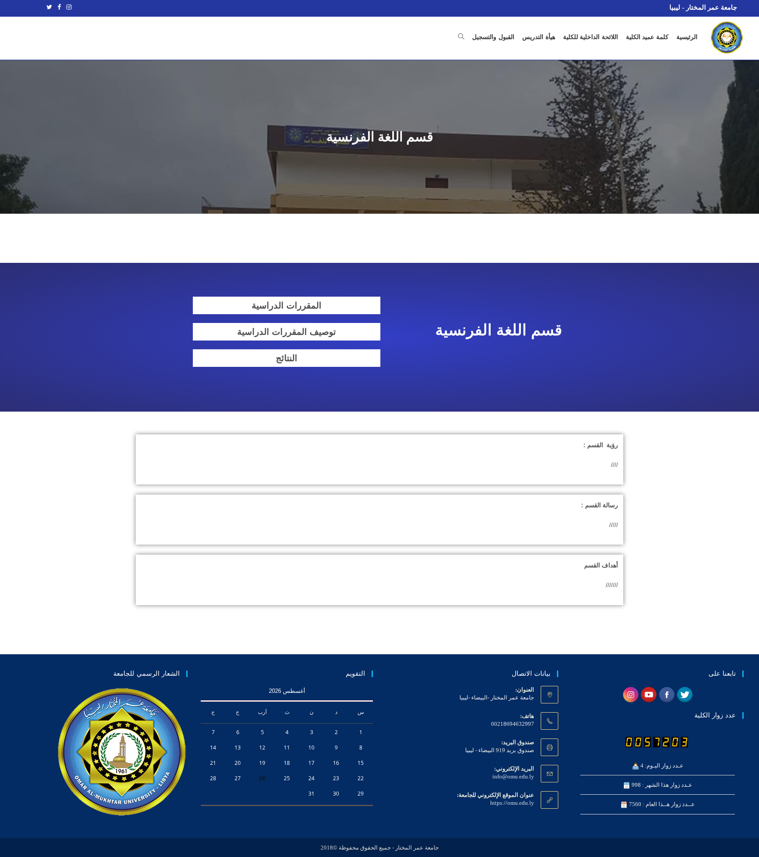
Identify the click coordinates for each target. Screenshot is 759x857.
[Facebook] (59, 7)
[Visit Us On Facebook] (667, 694)
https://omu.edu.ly (512, 803)
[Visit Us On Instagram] (631, 694)
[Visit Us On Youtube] (649, 694)
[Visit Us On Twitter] (685, 694)
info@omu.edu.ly (513, 776)
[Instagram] (68, 7)
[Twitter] (49, 7)
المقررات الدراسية (287, 305)
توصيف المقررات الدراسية (286, 332)
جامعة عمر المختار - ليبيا (703, 7)
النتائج (286, 358)
